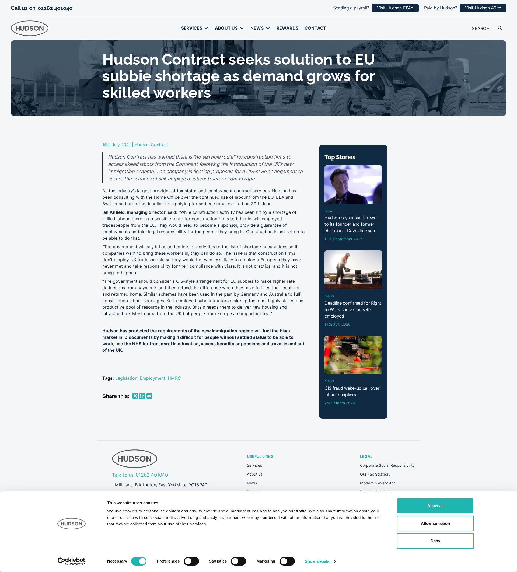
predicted (138, 330)
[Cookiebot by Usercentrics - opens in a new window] (71, 561)
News (256, 28)
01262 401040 (55, 8)
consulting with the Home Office (147, 197)
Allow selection (435, 523)
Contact (315, 28)
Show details (317, 561)
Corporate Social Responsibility (387, 465)
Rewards (287, 28)
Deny (435, 541)
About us (226, 28)
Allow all (435, 505)
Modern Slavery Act (377, 483)
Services (191, 28)
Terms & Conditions (377, 492)
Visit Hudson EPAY (395, 8)
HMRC (174, 378)
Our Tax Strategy (375, 474)
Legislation (126, 378)
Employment (152, 378)
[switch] (191, 561)
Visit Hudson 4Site (483, 8)
